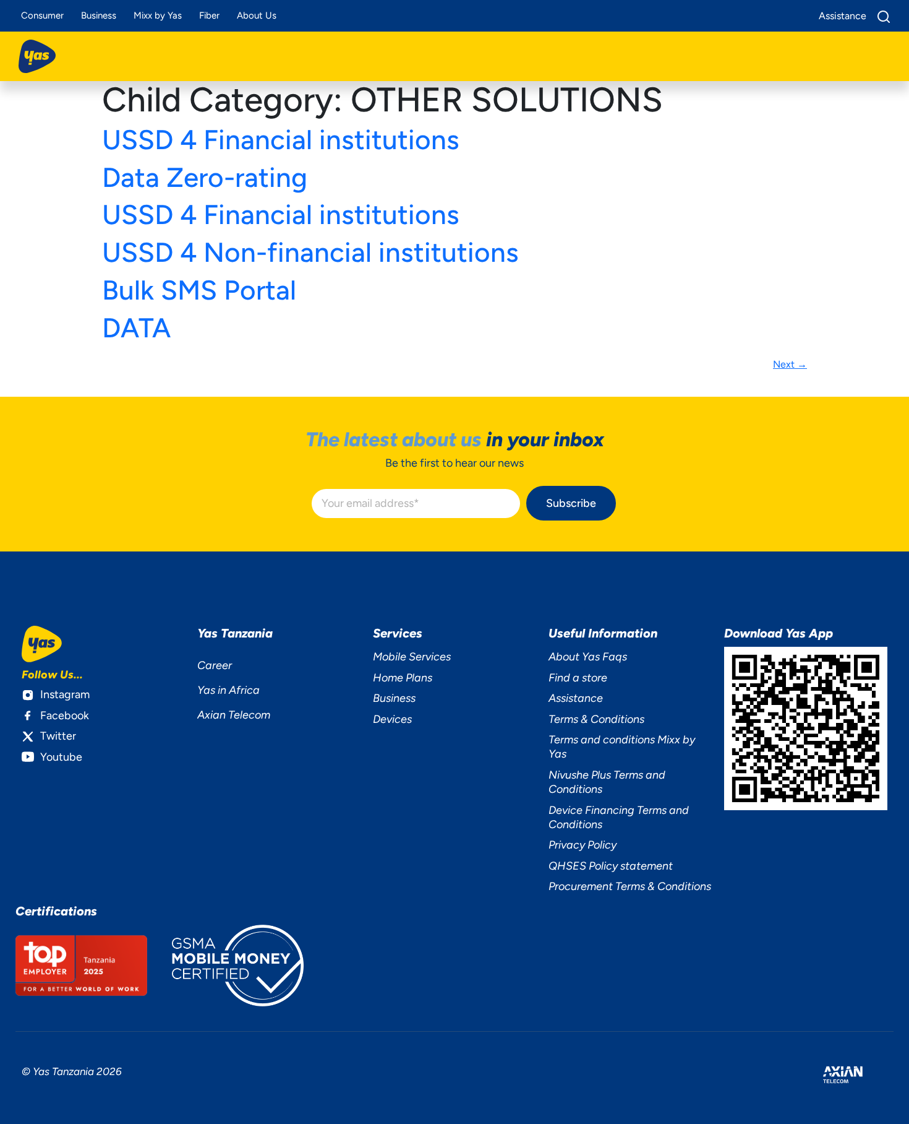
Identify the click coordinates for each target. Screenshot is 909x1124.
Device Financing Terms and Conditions (618, 817)
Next (790, 364)
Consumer (42, 15)
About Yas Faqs (587, 657)
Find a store (577, 678)
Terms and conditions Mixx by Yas (621, 747)
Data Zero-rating (204, 177)
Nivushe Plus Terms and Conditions (606, 782)
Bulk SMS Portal (199, 290)
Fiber (209, 15)
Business (98, 15)
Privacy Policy (582, 845)
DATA (136, 327)
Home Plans (402, 678)
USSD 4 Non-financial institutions (310, 252)
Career (214, 665)
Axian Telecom (233, 715)
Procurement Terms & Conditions (629, 886)
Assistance (575, 698)
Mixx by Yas (158, 15)
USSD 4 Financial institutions (280, 139)
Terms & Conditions (596, 719)
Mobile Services (412, 657)
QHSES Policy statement (610, 866)
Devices (392, 719)
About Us (256, 15)
